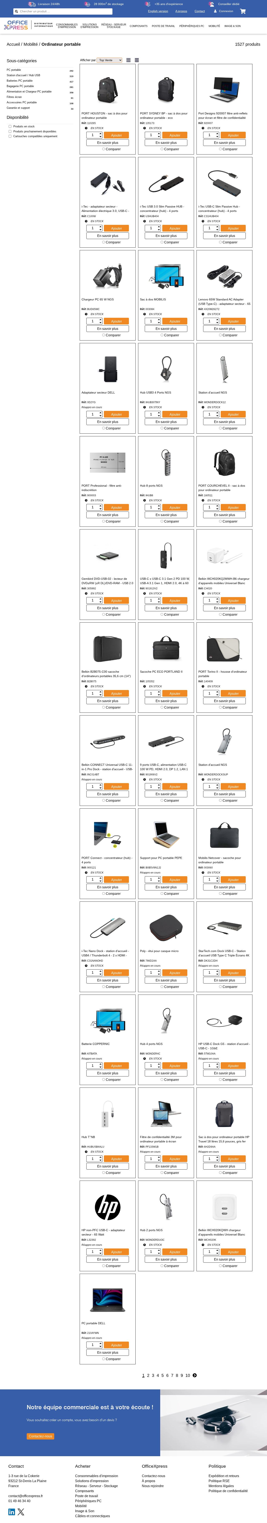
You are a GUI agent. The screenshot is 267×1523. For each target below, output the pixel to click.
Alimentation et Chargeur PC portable (29, 91)
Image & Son (232, 26)
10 (187, 1375)
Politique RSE (219, 1481)
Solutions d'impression (92, 1481)
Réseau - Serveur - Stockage (96, 1486)
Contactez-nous (153, 1476)
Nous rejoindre (153, 1486)
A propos (181, 11)
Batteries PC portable (20, 80)
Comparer (113, 149)
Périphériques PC (191, 26)
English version (158, 11)
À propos (148, 1481)
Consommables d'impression (96, 1476)
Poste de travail (163, 26)
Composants (138, 26)
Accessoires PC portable (22, 102)
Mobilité (214, 26)
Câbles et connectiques (92, 1516)
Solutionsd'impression (89, 26)
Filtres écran (14, 97)
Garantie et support (18, 107)
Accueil (13, 44)
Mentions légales (221, 1486)
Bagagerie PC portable (20, 86)
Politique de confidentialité (228, 1491)
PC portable (14, 69)
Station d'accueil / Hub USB (23, 75)
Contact (200, 11)
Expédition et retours (224, 1476)
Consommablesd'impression (67, 26)
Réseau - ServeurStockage (113, 26)
